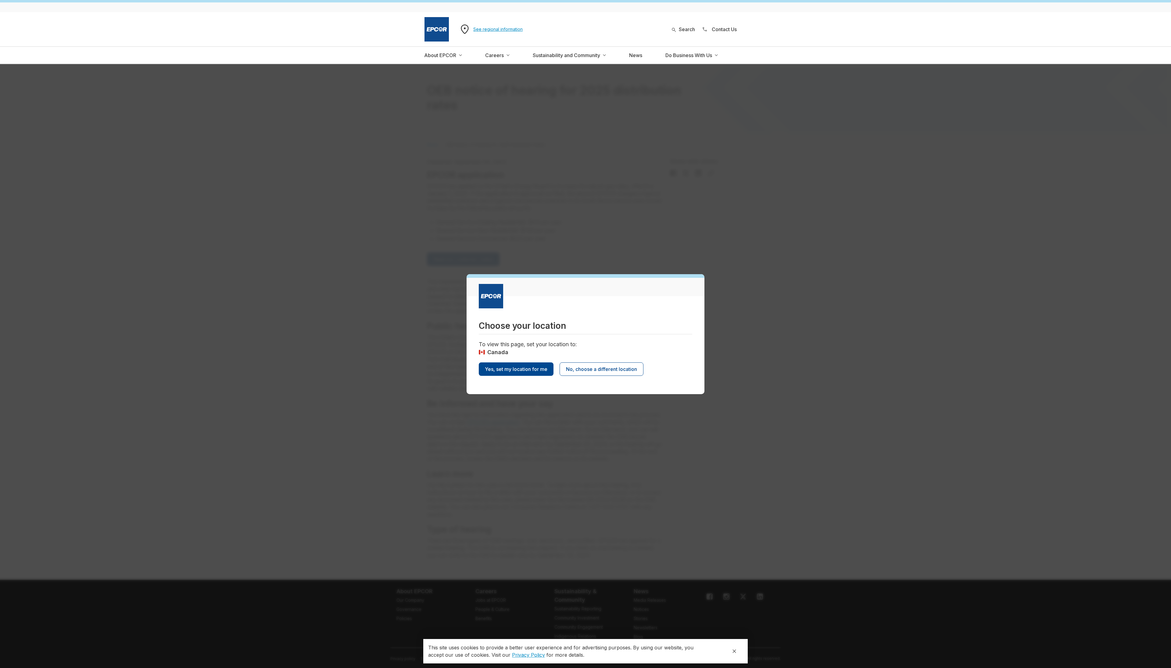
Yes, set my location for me (516, 369)
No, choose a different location (601, 369)
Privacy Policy (528, 655)
